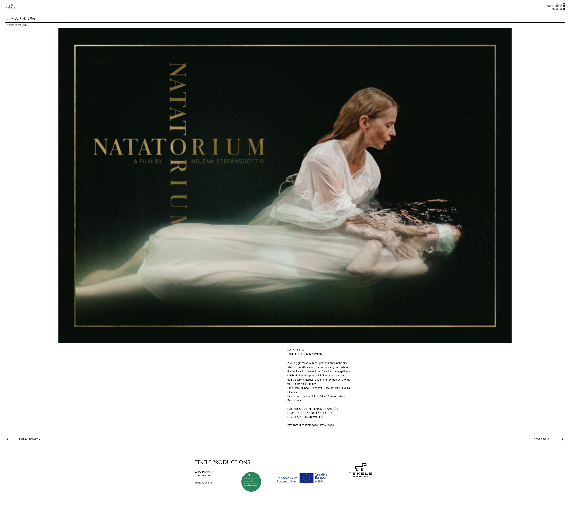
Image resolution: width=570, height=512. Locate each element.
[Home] (11, 6)
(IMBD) (317, 354)
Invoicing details (203, 483)
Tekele (558, 4)
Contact (557, 9)
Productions (554, 6)
